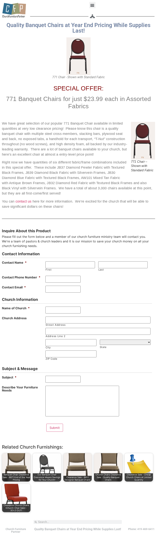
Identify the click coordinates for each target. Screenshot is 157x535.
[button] (92, 5)
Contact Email (14, 287)
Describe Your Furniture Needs (20, 389)
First (49, 269)
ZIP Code (51, 359)
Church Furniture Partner (16, 530)
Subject (9, 377)
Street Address (55, 325)
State (103, 347)
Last (101, 269)
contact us (24, 201)
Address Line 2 (55, 336)
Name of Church (16, 308)
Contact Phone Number (21, 277)
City (48, 347)
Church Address (14, 318)
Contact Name (14, 262)
